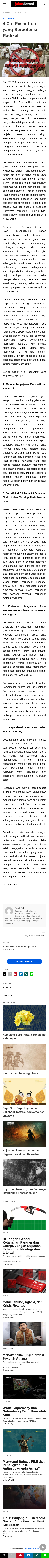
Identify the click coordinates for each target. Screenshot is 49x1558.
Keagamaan (8, 1349)
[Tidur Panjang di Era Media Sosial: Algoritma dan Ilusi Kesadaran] (24, 1497)
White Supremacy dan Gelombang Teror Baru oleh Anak (24, 1411)
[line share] (31, 974)
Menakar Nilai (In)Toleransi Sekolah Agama (23, 1356)
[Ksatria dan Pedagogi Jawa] (24, 1057)
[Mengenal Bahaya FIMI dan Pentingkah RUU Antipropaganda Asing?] (24, 1440)
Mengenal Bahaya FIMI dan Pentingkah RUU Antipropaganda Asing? (24, 1465)
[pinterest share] (15, 974)
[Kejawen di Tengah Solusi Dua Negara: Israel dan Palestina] (24, 1134)
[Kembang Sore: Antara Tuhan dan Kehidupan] (24, 1018)
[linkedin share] (21, 974)
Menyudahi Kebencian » (34, 935)
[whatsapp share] (26, 974)
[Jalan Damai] (24, 4)
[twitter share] (4, 974)
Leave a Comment (24, 961)
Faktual (6, 1401)
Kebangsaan (20, 12)
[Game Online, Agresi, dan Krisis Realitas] (24, 1281)
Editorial (7, 1455)
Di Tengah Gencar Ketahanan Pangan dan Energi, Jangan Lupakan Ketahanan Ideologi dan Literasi (22, 1245)
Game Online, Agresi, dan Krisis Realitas (23, 1303)
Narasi (6, 1232)
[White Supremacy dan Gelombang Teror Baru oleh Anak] (24, 1387)
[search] (44, 4)
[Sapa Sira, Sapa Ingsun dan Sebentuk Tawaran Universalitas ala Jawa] (24, 1091)
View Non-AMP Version (31, 1548)
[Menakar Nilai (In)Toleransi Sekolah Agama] (24, 1334)
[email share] (10, 974)
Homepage (7, 12)
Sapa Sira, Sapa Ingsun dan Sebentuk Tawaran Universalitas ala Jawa (23, 1112)
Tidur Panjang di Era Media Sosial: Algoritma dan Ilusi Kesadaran (24, 1521)
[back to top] (42, 1547)
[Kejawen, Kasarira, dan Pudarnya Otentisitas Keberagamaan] (24, 1172)
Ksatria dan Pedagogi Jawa (20, 1073)
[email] (12, 1555)
